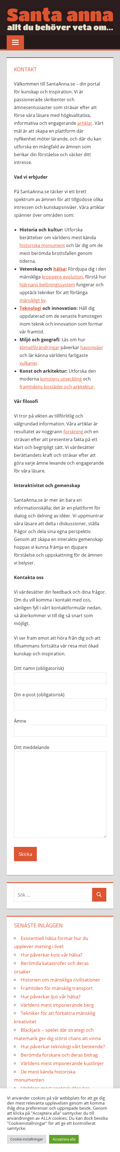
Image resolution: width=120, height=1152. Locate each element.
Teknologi (30, 308)
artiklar (84, 123)
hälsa (59, 269)
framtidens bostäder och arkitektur (57, 387)
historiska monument (42, 245)
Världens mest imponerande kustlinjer (62, 1063)
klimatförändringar (39, 347)
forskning (73, 431)
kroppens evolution (62, 277)
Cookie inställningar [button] (26, 1139)
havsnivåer (91, 347)
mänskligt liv (32, 300)
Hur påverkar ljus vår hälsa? (50, 996)
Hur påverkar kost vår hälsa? (51, 954)
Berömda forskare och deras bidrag (59, 1055)
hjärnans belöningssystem (47, 285)
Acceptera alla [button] (63, 1139)
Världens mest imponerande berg (57, 1005)
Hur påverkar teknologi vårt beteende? (63, 1046)
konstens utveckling (61, 379)
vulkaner (29, 363)
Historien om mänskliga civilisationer (60, 979)
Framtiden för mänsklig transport (57, 988)
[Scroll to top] (110, 1142)
